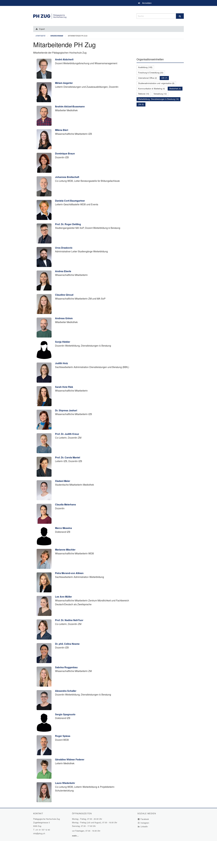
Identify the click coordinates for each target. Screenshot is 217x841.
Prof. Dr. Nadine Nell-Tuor (69, 620)
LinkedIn (144, 826)
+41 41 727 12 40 (42, 829)
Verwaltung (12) (160, 93)
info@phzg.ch (39, 833)
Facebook (145, 819)
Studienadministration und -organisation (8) (156, 83)
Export (42, 29)
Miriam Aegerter (64, 83)
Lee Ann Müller (63, 596)
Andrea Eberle (63, 271)
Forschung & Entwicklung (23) (150, 72)
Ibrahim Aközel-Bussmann (70, 106)
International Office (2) (147, 77)
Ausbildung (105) (145, 67)
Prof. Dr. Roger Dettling (68, 224)
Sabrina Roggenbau (66, 667)
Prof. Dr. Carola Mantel (67, 457)
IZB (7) (164, 77)
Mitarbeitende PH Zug (77, 36)
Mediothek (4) (175, 88)
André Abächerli (64, 59)
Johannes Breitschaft (67, 177)
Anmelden (147, 2)
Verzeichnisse (56, 36)
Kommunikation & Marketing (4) (151, 88)
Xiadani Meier (62, 481)
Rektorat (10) (143, 93)
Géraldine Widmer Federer (69, 759)
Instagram (145, 822)
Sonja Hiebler (62, 341)
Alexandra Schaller (65, 691)
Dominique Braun (65, 153)
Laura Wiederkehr (65, 783)
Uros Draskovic (63, 247)
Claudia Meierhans (65, 504)
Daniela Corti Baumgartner (70, 200)
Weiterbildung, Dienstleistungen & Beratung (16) (158, 99)
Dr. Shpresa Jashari (66, 410)
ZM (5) (141, 104)
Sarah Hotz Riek (64, 387)
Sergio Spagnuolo (65, 714)
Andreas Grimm (64, 318)
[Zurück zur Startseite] (82, 15)
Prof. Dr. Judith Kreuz (67, 434)
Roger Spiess (62, 736)
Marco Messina (63, 528)
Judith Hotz (61, 363)
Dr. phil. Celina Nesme (67, 643)
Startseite (40, 36)
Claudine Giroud (64, 294)
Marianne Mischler (65, 549)
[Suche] (180, 16)
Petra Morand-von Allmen (69, 573)
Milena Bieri (61, 130)
